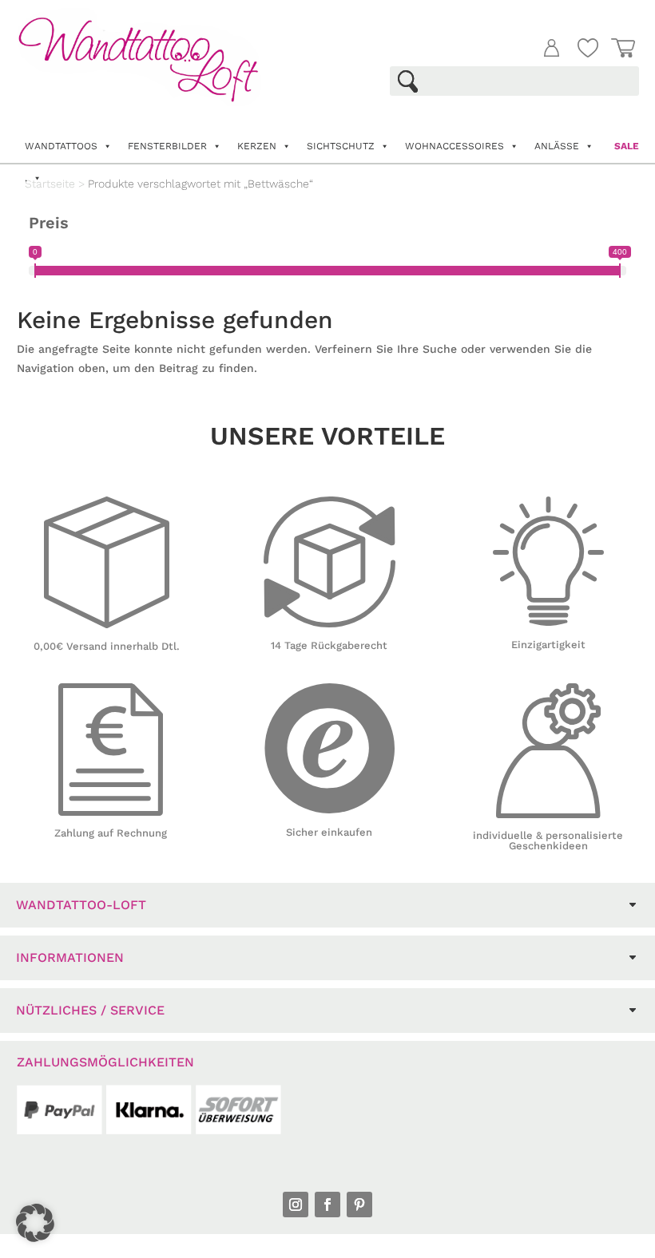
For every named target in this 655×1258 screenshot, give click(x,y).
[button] (35, 1223)
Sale (626, 146)
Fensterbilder (167, 146)
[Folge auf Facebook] (327, 1204)
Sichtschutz (341, 146)
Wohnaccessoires (454, 146)
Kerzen (256, 146)
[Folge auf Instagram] (295, 1204)
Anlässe (556, 146)
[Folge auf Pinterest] (359, 1204)
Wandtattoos (61, 146)
